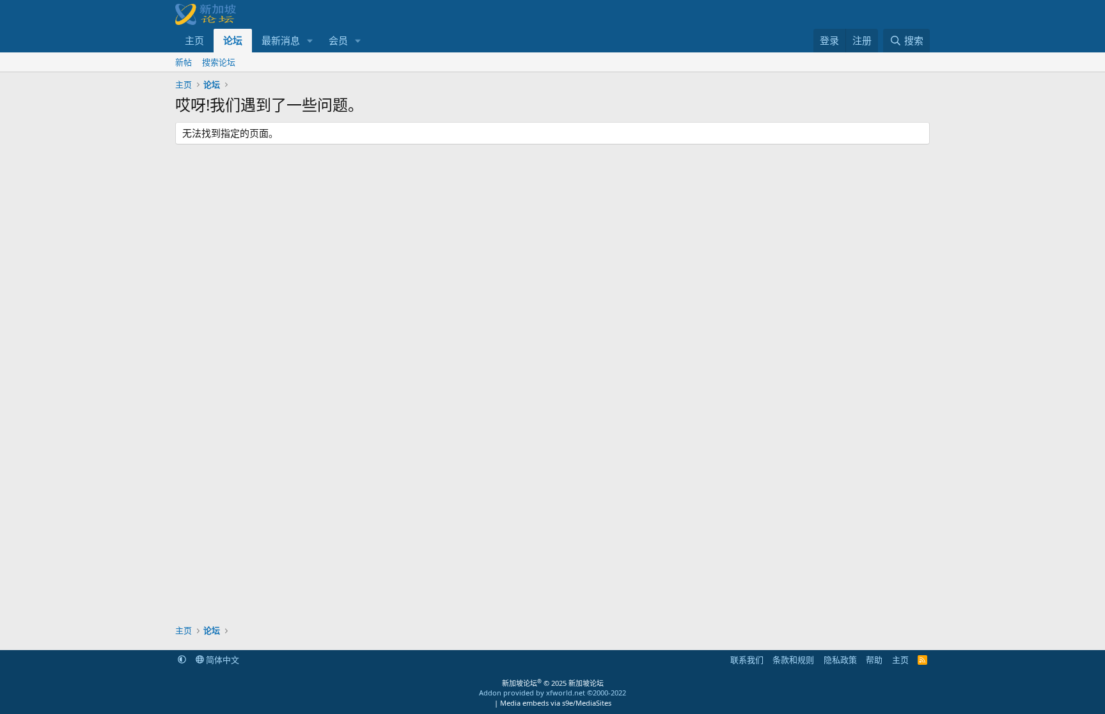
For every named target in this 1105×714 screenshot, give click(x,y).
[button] (310, 40)
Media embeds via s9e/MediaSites (555, 703)
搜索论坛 (218, 62)
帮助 (874, 659)
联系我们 (747, 659)
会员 (338, 40)
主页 (194, 40)
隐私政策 (840, 659)
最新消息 (281, 40)
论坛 (232, 40)
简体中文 (221, 659)
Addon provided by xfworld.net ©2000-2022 (552, 692)
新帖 (183, 62)
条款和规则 (793, 659)
